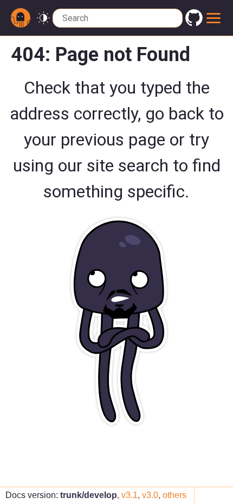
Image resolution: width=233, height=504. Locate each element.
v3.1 (129, 495)
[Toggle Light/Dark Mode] (43, 18)
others (174, 495)
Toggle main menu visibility (213, 18)
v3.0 (150, 495)
